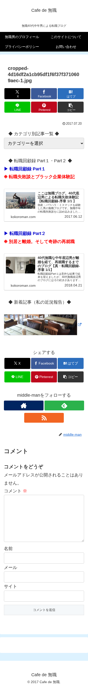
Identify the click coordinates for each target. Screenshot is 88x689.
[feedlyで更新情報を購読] (64, 405)
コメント (15, 490)
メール (10, 567)
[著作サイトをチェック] (24, 405)
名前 (8, 548)
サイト (10, 586)
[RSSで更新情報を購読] (44, 418)
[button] (71, 107)
